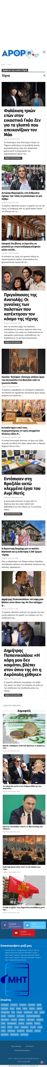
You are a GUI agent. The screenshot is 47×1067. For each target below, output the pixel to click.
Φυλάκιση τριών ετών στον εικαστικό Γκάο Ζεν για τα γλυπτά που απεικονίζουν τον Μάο (22, 122)
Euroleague (4, 1005)
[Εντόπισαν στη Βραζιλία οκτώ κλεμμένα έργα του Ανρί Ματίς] (23, 462)
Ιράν (36, 1012)
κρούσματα (4, 1034)
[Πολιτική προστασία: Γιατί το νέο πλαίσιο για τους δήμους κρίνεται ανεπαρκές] (24, 850)
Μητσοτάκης (5, 1020)
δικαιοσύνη (20, 1031)
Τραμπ (40, 1027)
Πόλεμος (37, 1023)
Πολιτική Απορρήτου (22, 1050)
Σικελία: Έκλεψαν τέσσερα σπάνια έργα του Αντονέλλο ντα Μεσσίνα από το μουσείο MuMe (23, 380)
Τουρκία (33, 1027)
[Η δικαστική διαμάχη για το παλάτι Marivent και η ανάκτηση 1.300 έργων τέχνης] (23, 533)
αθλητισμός (11, 1031)
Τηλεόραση (24, 1027)
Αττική (12, 1008)
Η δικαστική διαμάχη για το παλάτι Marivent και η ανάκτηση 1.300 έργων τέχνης (22, 551)
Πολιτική (21, 1023)
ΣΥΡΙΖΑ (10, 1027)
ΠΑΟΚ (3, 1023)
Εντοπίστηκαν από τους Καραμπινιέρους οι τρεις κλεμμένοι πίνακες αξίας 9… (21, 430)
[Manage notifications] (42, 1062)
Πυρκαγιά (29, 1023)
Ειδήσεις (32, 1008)
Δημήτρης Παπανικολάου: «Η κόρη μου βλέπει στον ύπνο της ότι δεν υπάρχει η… (23, 602)
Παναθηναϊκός (12, 1023)
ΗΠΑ (13, 1012)
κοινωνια (37, 1031)
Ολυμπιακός (30, 1020)
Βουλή (18, 1008)
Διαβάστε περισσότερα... (13, 158)
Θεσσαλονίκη (28, 1012)
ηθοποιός (29, 1031)
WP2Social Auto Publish (15, 1066)
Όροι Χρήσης (16, 1046)
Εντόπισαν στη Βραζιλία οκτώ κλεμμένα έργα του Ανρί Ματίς (22, 486)
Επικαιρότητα (5, 1012)
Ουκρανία (40, 1020)
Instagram (23, 1005)
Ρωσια (3, 1027)
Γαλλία (25, 1008)
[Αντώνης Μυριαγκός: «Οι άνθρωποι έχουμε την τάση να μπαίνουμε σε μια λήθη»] (23, 177)
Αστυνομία (4, 1008)
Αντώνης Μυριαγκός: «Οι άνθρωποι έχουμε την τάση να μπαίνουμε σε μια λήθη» (22, 195)
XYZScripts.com (34, 1066)
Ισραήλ (42, 1012)
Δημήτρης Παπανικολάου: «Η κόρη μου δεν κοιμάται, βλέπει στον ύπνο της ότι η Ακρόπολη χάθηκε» (22, 662)
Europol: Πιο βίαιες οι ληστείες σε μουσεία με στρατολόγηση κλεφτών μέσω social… (21, 246)
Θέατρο (19, 1012)
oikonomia (31, 1005)
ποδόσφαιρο (14, 1034)
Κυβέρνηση (20, 1016)
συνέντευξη (24, 1034)
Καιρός (3, 1016)
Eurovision (14, 1005)
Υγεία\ (3, 1031)
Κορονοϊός (11, 1016)
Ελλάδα (39, 1008)
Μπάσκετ (21, 1020)
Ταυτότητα (29, 1046)
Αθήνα (39, 1005)
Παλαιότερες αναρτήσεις (12, 705)
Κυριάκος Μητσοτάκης (33, 1016)
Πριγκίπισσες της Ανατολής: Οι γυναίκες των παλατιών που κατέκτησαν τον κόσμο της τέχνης (21, 306)
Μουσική (13, 1020)
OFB (28, 1061)
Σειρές (16, 1027)
